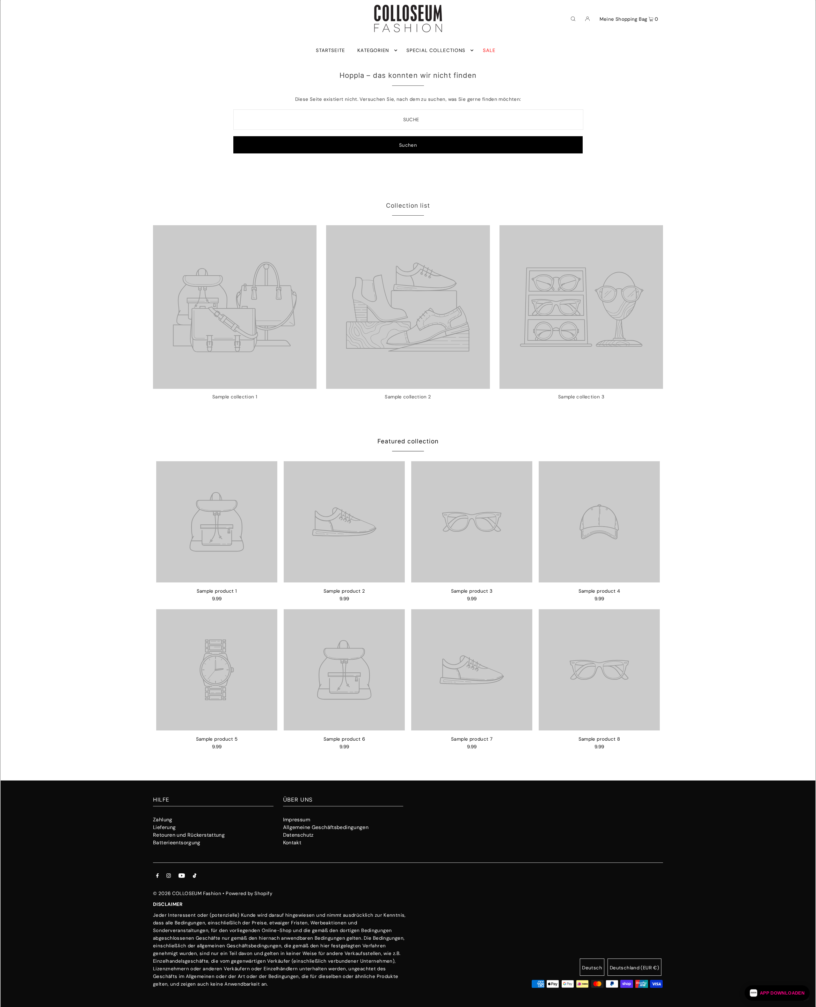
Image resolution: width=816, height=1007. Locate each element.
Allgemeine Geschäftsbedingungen (326, 827)
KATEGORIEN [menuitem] (373, 50)
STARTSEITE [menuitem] (330, 50)
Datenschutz (298, 835)
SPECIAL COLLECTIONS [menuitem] (435, 50)
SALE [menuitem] (489, 50)
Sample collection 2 (408, 397)
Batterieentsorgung (176, 842)
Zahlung (162, 819)
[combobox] (408, 119)
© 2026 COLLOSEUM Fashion (187, 893)
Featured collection (407, 441)
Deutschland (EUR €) (634, 968)
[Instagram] (168, 876)
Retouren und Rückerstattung (189, 835)
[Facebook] (157, 876)
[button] (777, 993)
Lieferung (164, 827)
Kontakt (292, 842)
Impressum (296, 819)
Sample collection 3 (581, 397)
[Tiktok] (194, 876)
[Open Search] (573, 18)
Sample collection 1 (234, 397)
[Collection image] (235, 386)
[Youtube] (181, 876)
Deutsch (592, 968)
